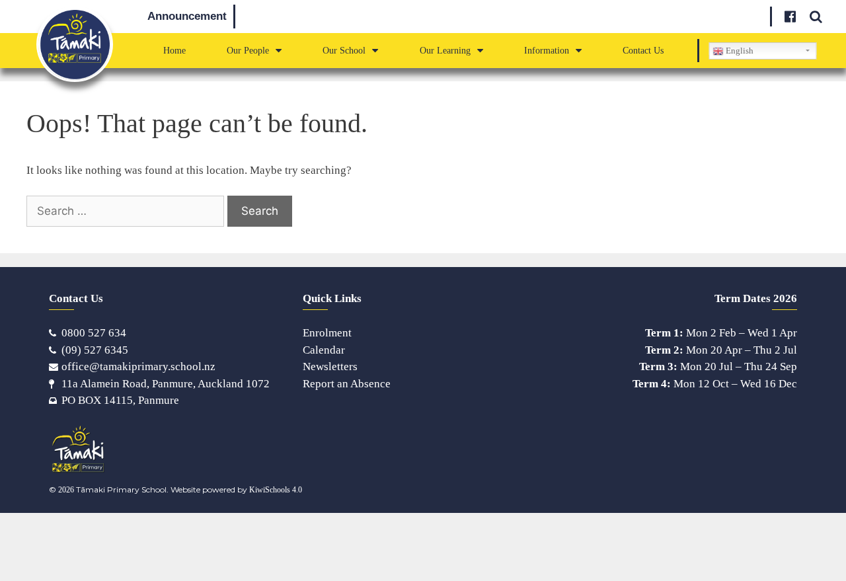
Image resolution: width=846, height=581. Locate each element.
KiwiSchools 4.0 (275, 489)
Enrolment (327, 333)
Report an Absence (347, 383)
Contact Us (643, 50)
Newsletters (330, 366)
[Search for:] (126, 210)
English (738, 51)
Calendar (324, 350)
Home (174, 50)
